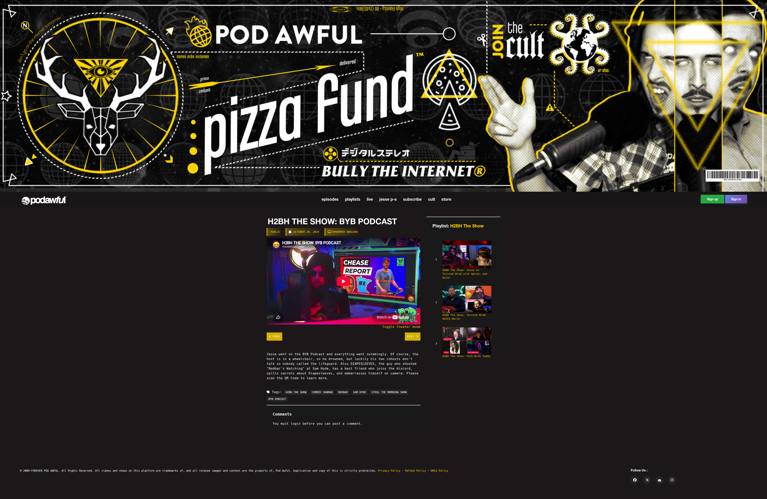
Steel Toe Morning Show (389, 392)
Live (370, 199)
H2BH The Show (467, 225)
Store (446, 199)
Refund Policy (416, 470)
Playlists (352, 199)
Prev (275, 336)
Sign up (712, 199)
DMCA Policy (439, 470)
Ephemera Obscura (345, 231)
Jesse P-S (388, 199)
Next (411, 336)
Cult (431, 199)
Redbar (343, 392)
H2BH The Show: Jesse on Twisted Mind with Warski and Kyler (464, 274)
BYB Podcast (277, 399)
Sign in (736, 199)
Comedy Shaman (322, 392)
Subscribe (412, 199)
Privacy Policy (390, 470)
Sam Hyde (359, 392)
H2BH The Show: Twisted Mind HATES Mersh (464, 316)
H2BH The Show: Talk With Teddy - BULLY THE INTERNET (466, 358)
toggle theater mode (401, 327)
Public (275, 231)
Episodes (330, 199)
